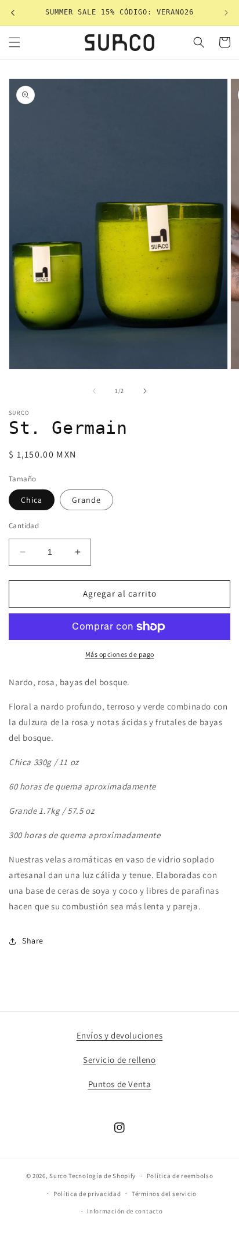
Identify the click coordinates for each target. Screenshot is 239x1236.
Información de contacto (124, 1211)
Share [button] (33, 940)
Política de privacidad (87, 1194)
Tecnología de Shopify (102, 1176)
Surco (58, 1176)
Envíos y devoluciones (120, 1035)
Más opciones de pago (119, 654)
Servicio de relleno (119, 1059)
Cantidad (24, 526)
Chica (31, 500)
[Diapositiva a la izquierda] (94, 391)
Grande (86, 500)
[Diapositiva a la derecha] (145, 391)
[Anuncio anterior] (13, 12)
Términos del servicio (164, 1194)
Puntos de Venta (119, 1083)
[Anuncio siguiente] (226, 12)
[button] (14, 42)
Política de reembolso (180, 1176)
